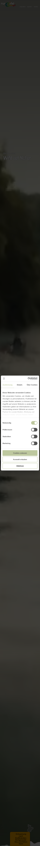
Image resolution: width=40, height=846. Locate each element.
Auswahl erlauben (20, 459)
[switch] (34, 429)
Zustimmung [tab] (7, 385)
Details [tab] (19, 385)
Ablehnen (20, 466)
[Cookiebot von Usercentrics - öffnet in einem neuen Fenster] (28, 378)
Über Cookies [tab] (32, 385)
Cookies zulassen (20, 453)
